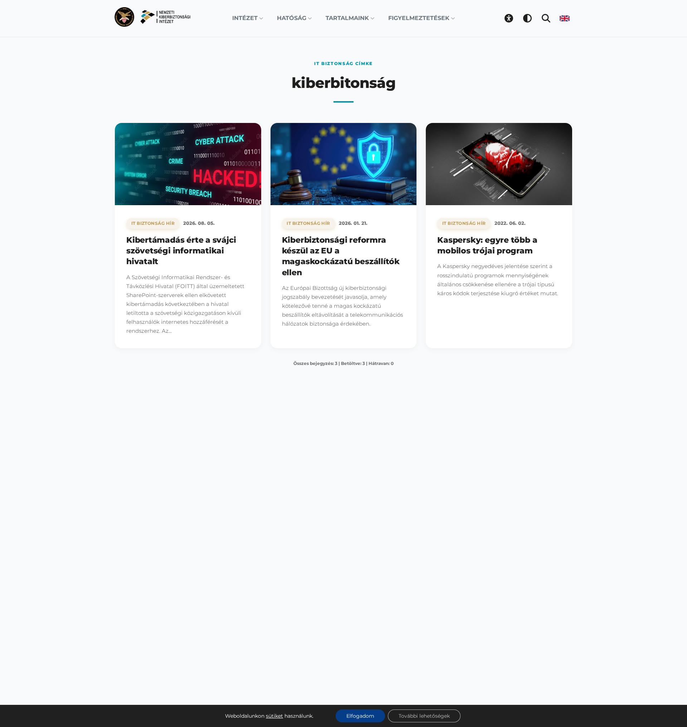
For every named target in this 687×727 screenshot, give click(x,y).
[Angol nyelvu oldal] (564, 18)
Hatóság (291, 18)
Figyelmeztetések (418, 18)
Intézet (245, 18)
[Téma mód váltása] (527, 18)
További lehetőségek (424, 716)
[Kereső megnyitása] (546, 18)
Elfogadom (360, 716)
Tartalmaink (347, 18)
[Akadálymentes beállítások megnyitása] (509, 18)
